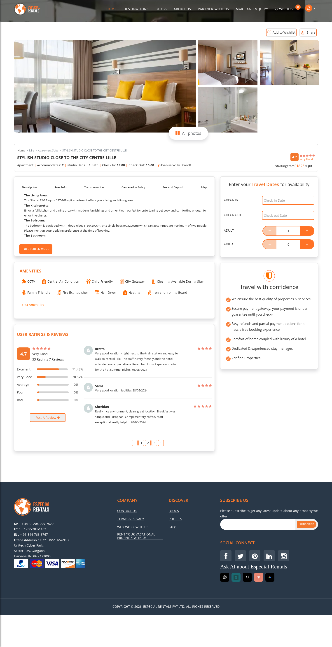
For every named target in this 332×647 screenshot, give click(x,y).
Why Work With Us (132, 527)
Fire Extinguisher (75, 292)
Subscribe (306, 524)
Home (111, 9)
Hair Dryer (108, 292)
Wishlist (289, 8)
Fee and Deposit (173, 187)
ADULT (229, 230)
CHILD (228, 244)
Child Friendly (102, 281)
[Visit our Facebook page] (225, 555)
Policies (175, 519)
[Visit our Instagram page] (283, 555)
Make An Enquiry (252, 9)
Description (29, 187)
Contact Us (127, 511)
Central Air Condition (63, 281)
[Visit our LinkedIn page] (269, 555)
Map (204, 187)
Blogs (161, 9)
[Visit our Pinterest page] (254, 555)
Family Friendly (38, 292)
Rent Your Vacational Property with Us (136, 536)
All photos (191, 133)
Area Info (60, 187)
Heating (134, 292)
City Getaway (135, 281)
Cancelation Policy (133, 187)
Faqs (173, 527)
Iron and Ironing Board (170, 292)
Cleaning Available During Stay (180, 281)
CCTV (31, 281)
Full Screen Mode (36, 249)
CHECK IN (231, 200)
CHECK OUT (232, 215)
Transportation (94, 187)
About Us (182, 9)
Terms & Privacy (130, 519)
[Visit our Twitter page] (240, 555)
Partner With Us (213, 9)
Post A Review (46, 417)
